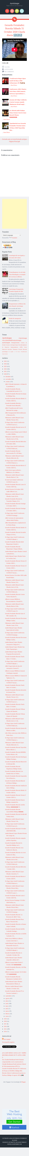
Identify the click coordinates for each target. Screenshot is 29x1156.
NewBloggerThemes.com (14, 1144)
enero (7, 1016)
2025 (5, 361)
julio (6, 1001)
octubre (7, 381)
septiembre (8, 996)
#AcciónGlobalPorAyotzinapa (11, 340)
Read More (14, 85)
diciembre (8, 376)
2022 (5, 369)
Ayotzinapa (14, 3)
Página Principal (14, 141)
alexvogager (8, 69)
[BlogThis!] (4, 63)
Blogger (23, 1082)
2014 (5, 1031)
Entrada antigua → (22, 139)
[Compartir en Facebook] (7, 63)
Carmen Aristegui (10, 345)
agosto (7, 998)
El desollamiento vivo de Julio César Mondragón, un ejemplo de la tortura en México (17, 274)
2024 (5, 364)
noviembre (8, 379)
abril (6, 1008)
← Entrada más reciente (8, 139)
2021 (5, 371)
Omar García (5, 354)
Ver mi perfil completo (8, 1042)
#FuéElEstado (24, 351)
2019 (5, 1019)
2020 (5, 374)
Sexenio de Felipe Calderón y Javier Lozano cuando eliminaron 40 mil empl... (18, 102)
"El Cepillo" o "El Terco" (14, 351)
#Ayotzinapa (23, 338)
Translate (14, 238)
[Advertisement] (14, 214)
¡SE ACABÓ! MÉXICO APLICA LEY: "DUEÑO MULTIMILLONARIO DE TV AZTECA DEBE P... (14, 1055)
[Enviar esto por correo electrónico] (3, 63)
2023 (5, 366)
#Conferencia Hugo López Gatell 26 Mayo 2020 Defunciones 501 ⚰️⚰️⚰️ (17, 81)
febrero (7, 1013)
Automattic (11, 1142)
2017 (5, 1024)
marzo (7, 1011)
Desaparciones (15, 342)
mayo (7, 1006)
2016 (5, 1026)
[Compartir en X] (6, 63)
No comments (9, 71)
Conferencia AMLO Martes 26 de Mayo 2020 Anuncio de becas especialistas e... (17, 91)
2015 (5, 1029)
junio (7, 1003)
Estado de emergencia (15, 318)
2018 (5, 1021)
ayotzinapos (6, 343)
